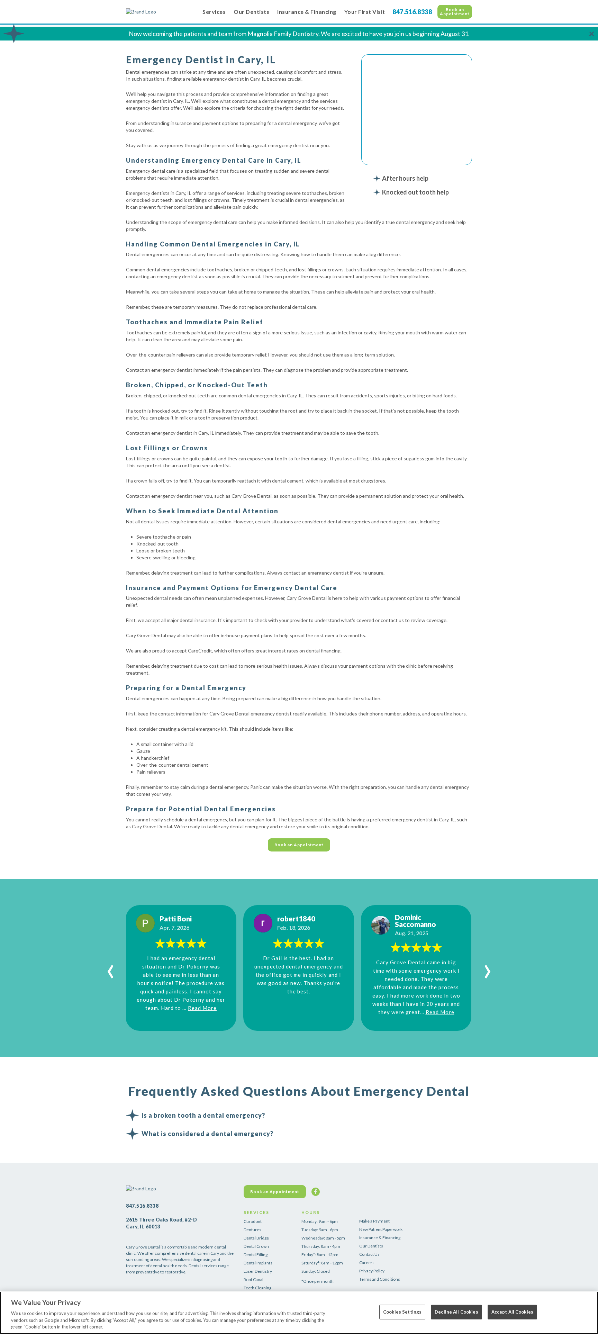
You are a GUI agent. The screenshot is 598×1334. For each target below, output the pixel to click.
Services (214, 11)
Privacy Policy (371, 1270)
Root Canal (253, 1279)
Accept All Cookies (512, 1312)
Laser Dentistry (258, 1271)
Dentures (252, 1229)
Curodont (253, 1221)
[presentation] (110, 967)
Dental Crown (256, 1246)
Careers (366, 1262)
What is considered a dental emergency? (207, 1133)
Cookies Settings (402, 1312)
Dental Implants (258, 1262)
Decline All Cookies (456, 1312)
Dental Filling (256, 1254)
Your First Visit (364, 11)
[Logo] (160, 11)
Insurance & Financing (306, 11)
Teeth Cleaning (257, 1287)
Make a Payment (374, 1221)
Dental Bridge (256, 1238)
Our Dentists (251, 11)
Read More (202, 1008)
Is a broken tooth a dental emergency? (203, 1115)
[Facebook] (315, 1192)
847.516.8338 (412, 11)
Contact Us (369, 1254)
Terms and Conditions (379, 1279)
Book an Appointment (455, 11)
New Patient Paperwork (380, 1229)
